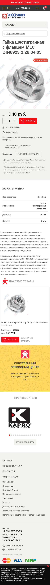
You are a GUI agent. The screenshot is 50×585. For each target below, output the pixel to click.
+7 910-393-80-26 (12, 534)
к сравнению (13, 127)
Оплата (5, 502)
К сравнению (27, 338)
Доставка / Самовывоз (13, 507)
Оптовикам (7, 486)
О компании (8, 482)
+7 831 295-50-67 (12, 539)
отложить (12, 132)
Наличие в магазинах (28, 154)
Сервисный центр (10, 490)
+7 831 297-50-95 (12, 531)
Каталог (7, 460)
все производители (25, 442)
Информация (10, 477)
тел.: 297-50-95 (23, 8)
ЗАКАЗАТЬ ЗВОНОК (14, 546)
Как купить (7, 498)
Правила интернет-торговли (15, 511)
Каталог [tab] (10, 24)
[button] (14, 121)
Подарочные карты (11, 494)
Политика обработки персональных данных (23, 515)
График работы (13, 549)
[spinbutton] (9, 121)
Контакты (8, 471)
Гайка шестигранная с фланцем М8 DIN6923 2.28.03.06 (24, 324)
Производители (12, 466)
